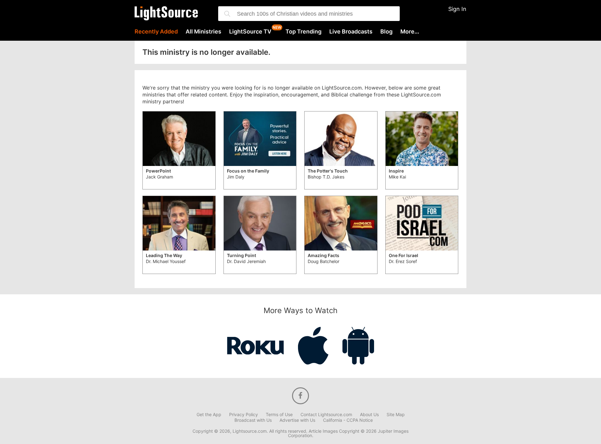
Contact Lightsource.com (326, 414)
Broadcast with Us (253, 420)
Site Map (396, 414)
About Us (369, 414)
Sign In (457, 9)
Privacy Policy (243, 414)
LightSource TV (250, 31)
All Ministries (203, 31)
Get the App (209, 414)
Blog (386, 31)
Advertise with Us (297, 420)
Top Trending (303, 31)
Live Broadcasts (350, 31)
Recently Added (156, 31)
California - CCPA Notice (348, 420)
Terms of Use (279, 414)
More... (409, 31)
